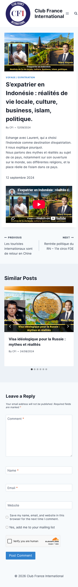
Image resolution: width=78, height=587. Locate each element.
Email (12, 488)
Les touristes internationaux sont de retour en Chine (18, 245)
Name (13, 470)
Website (13, 505)
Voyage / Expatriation (20, 77)
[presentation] (39, 309)
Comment (15, 419)
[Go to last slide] (10, 326)
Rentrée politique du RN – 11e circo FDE (59, 243)
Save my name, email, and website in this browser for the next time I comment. (37, 517)
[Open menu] (67, 13)
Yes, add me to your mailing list (31, 527)
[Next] (68, 326)
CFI (11, 127)
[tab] (32, 369)
